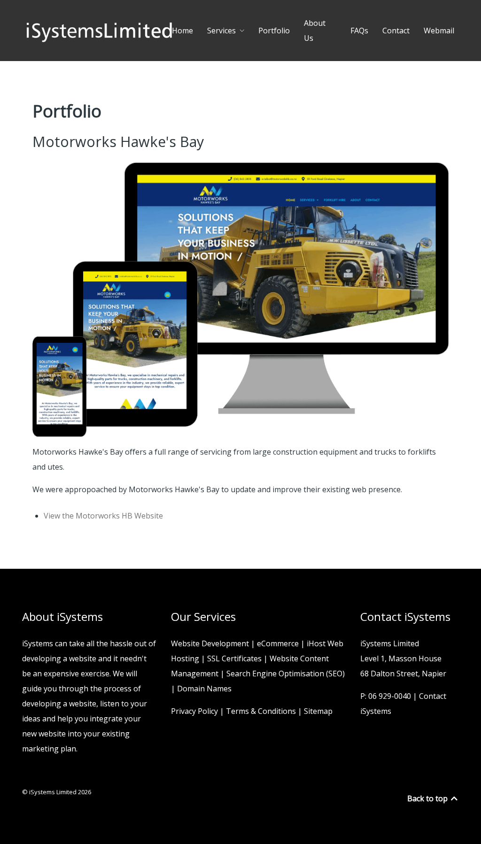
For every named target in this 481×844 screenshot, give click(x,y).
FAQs (359, 30)
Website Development (210, 643)
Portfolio (274, 30)
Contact (396, 30)
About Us (315, 30)
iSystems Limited (53, 792)
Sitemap (318, 711)
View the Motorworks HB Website (103, 516)
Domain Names (204, 688)
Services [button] (221, 30)
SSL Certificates (234, 658)
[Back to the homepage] (99, 30)
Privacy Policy (194, 711)
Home (182, 30)
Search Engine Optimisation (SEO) (285, 673)
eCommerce (278, 643)
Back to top (428, 798)
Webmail (439, 30)
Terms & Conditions (261, 711)
